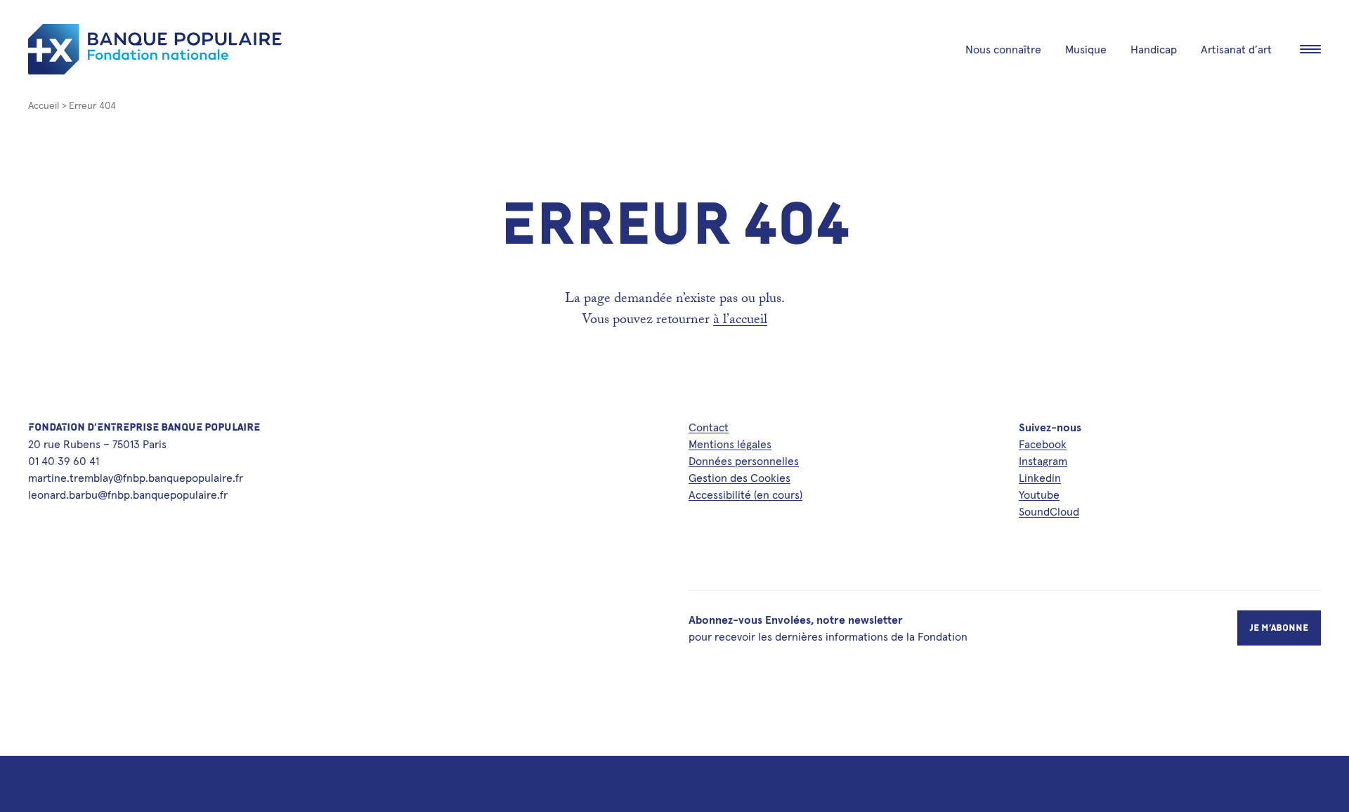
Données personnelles (744, 461)
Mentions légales (730, 444)
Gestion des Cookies (739, 478)
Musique (1086, 49)
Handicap (1153, 49)
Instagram (1043, 461)
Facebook (1043, 444)
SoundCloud (1049, 511)
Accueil (43, 105)
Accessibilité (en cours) (745, 494)
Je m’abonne (1279, 628)
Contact (709, 427)
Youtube (1039, 494)
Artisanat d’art (1236, 49)
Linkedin (1040, 478)
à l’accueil (740, 321)
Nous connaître (1003, 49)
